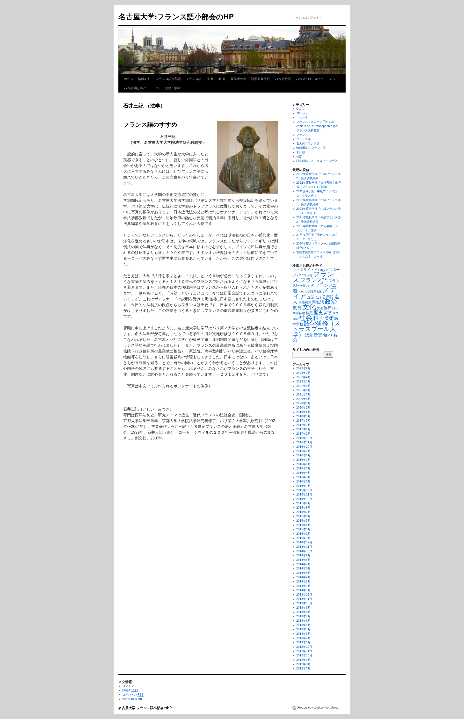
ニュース (302, 117)
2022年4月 (303, 377)
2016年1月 (303, 486)
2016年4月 (303, 473)
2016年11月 (304, 442)
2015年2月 (303, 533)
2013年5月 (303, 625)
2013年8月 (303, 612)
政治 (331, 301)
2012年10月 (304, 655)
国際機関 (304, 302)
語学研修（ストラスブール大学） (318, 161)
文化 (309, 307)
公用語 (328, 297)
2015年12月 (304, 490)
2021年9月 (303, 386)
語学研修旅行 (260, 78)
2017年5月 (303, 420)
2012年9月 (303, 659)
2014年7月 (303, 564)
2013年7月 (303, 616)
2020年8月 (303, 399)
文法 (320, 308)
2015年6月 (303, 516)
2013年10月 (304, 603)
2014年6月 (303, 568)
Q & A (300, 108)
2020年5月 (303, 403)
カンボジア (321, 269)
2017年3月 (303, 425)
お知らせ (302, 113)
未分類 (300, 152)
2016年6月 (303, 464)
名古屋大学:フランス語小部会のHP (176, 16)
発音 (335, 313)
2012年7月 (303, 668)
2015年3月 (303, 529)
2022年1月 (303, 381)
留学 (328, 312)
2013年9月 (303, 607)
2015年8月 (303, 507)
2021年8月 (303, 390)
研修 (295, 318)
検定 (299, 156)
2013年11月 (304, 599)
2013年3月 (303, 633)
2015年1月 (303, 538)
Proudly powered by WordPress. (318, 707)
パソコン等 (304, 275)
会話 (318, 297)
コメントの (133, 694)
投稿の (130, 690)
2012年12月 (304, 646)
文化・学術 (173, 88)
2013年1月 (303, 642)
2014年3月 (303, 581)
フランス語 (194, 78)
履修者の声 (238, 78)
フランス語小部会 (168, 78)
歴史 (318, 312)
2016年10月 (304, 446)
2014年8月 (303, 559)
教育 (297, 307)
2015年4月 (303, 525)
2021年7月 (303, 394)
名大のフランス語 (307, 143)
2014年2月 (303, 586)
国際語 (318, 302)
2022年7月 (303, 372)
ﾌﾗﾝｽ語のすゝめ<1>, (310, 78)
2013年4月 (303, 629)
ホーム (128, 78)
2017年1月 (303, 433)
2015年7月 (303, 512)
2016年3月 (303, 477)
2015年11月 (304, 494)
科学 (318, 318)
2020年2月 (303, 407)
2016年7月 (303, 459)
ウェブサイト (303, 270)
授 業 (210, 78)
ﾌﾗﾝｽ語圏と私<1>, (137, 88)
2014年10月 (304, 551)
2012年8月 (303, 664)
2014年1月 (303, 590)
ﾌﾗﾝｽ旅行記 (283, 78)
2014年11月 (304, 546)
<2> (332, 78)
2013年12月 (304, 594)
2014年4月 (303, 577)
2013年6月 (303, 620)
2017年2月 (303, 429)
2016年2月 (303, 481)
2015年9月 (303, 503)
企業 (310, 297)
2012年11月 (304, 651)
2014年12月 (304, 542)
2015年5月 (303, 520)
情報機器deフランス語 (311, 148)
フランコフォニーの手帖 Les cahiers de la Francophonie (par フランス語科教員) (317, 126)
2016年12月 (304, 438)
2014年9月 (303, 555)
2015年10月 (304, 499)
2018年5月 (303, 416)
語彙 (309, 335)
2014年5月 (303, 573)
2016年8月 (303, 455)
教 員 (222, 78)
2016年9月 (303, 451)
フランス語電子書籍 (310, 291)
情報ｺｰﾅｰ (144, 78)
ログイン (128, 686)
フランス (302, 135)
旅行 (327, 308)
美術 (329, 318)
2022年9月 (303, 368)
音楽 (318, 335)
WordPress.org (132, 699)
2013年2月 (303, 638)
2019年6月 (303, 412)
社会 (305, 317)
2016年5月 (303, 468)
